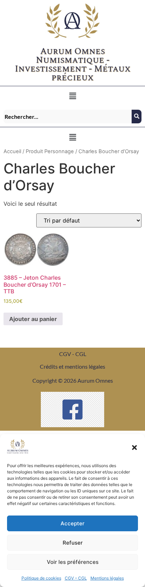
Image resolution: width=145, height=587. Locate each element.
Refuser (73, 542)
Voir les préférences (73, 562)
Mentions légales (107, 578)
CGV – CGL (76, 578)
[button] (134, 447)
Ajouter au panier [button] (33, 318)
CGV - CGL (72, 353)
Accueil (12, 151)
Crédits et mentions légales (72, 366)
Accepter (72, 523)
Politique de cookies (41, 578)
